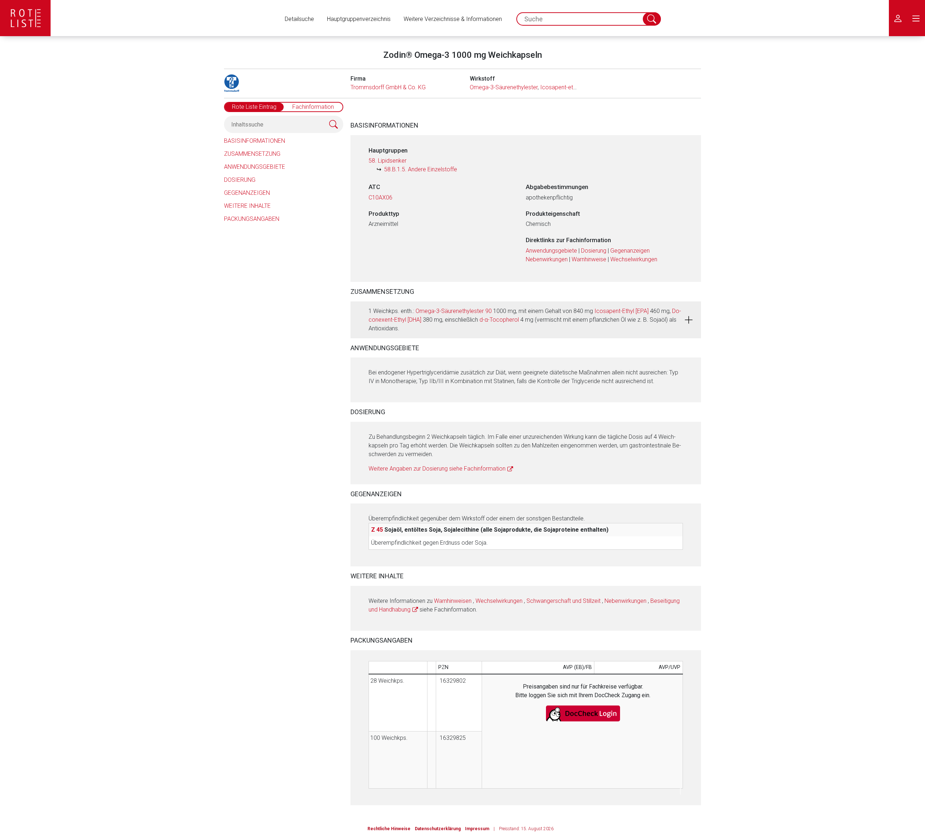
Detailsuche (299, 19)
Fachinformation (313, 106)
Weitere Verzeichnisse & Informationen (453, 19)
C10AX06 (380, 197)
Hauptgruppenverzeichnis (359, 19)
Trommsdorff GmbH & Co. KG (388, 87)
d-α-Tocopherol (499, 319)
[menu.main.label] (916, 18)
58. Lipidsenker (387, 160)
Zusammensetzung (252, 153)
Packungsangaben (251, 218)
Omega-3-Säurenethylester (504, 87)
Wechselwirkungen (633, 259)
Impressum (477, 828)
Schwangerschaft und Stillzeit (563, 600)
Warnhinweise (589, 259)
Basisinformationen (254, 140)
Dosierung (239, 179)
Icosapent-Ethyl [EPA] (621, 311)
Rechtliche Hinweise (388, 828)
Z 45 (377, 529)
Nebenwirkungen (547, 259)
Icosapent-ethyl (560, 87)
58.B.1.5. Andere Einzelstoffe (420, 169)
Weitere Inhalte (247, 205)
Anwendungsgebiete (254, 166)
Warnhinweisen (453, 600)
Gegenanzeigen (247, 192)
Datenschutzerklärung (438, 828)
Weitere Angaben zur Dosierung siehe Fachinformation (437, 468)
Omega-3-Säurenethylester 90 (454, 311)
